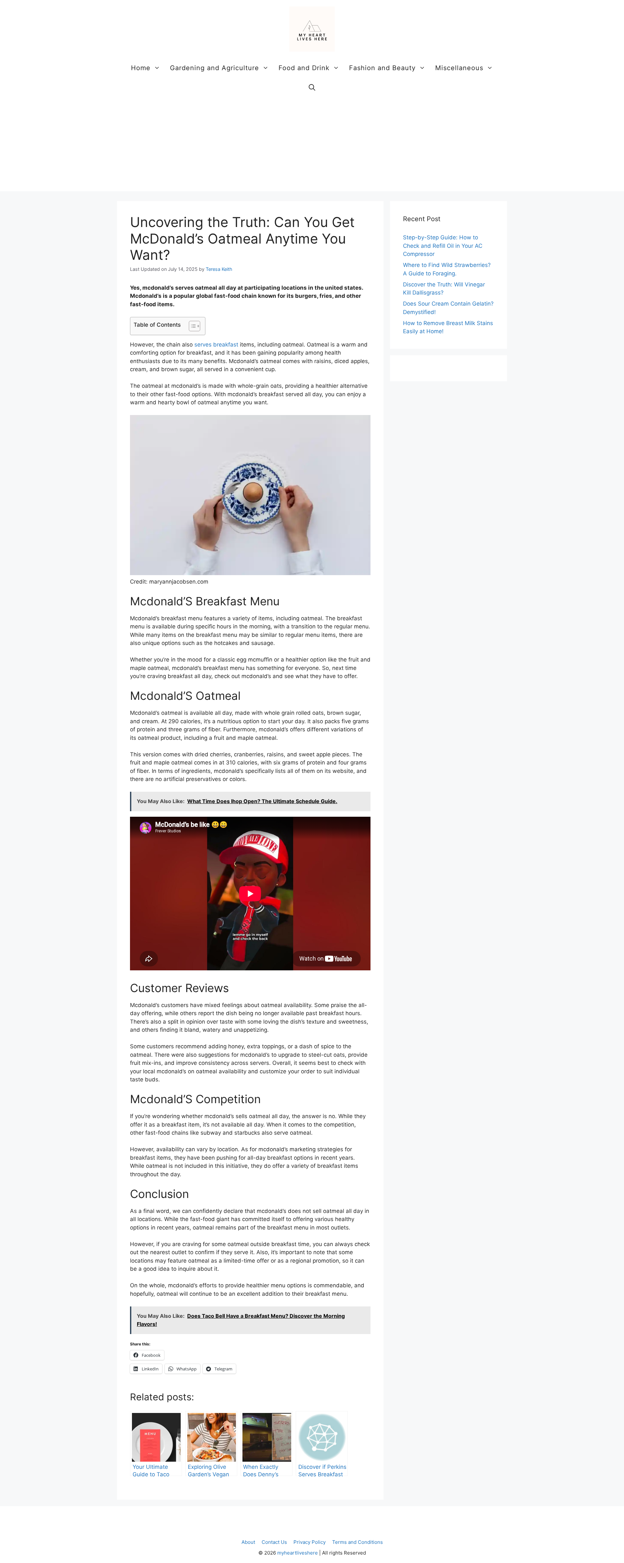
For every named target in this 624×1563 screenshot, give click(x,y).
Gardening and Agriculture (214, 68)
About (248, 1542)
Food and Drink (304, 68)
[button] (312, 87)
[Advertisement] (312, 145)
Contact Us (274, 1542)
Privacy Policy (309, 1542)
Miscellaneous (459, 68)
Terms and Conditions (357, 1542)
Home (140, 68)
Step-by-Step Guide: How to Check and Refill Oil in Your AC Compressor (442, 245)
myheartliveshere (297, 1553)
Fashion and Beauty (382, 68)
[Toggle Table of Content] (191, 326)
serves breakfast (216, 344)
